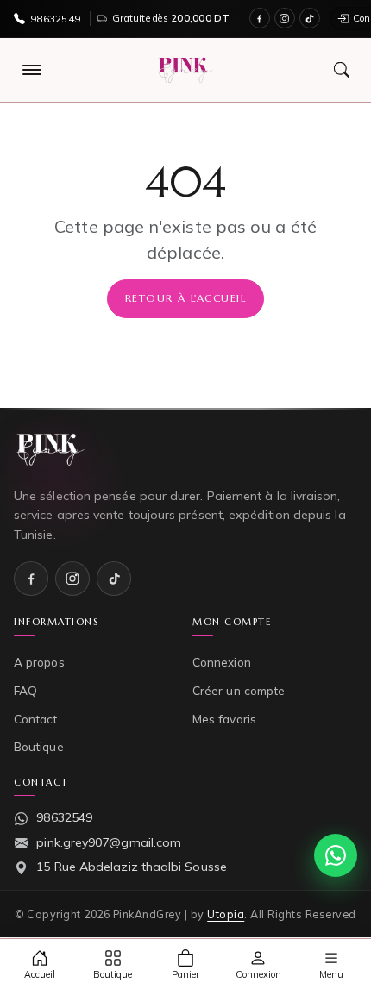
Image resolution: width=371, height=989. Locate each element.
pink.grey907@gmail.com (108, 842)
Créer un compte (238, 690)
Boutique (39, 746)
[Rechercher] (341, 70)
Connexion (221, 661)
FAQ (25, 690)
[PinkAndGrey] (185, 70)
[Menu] (32, 70)
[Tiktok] (309, 18)
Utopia (225, 914)
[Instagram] (284, 18)
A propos (39, 661)
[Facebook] (259, 18)
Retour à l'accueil (185, 297)
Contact (36, 718)
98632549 (64, 817)
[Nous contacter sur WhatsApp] (335, 855)
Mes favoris (224, 718)
